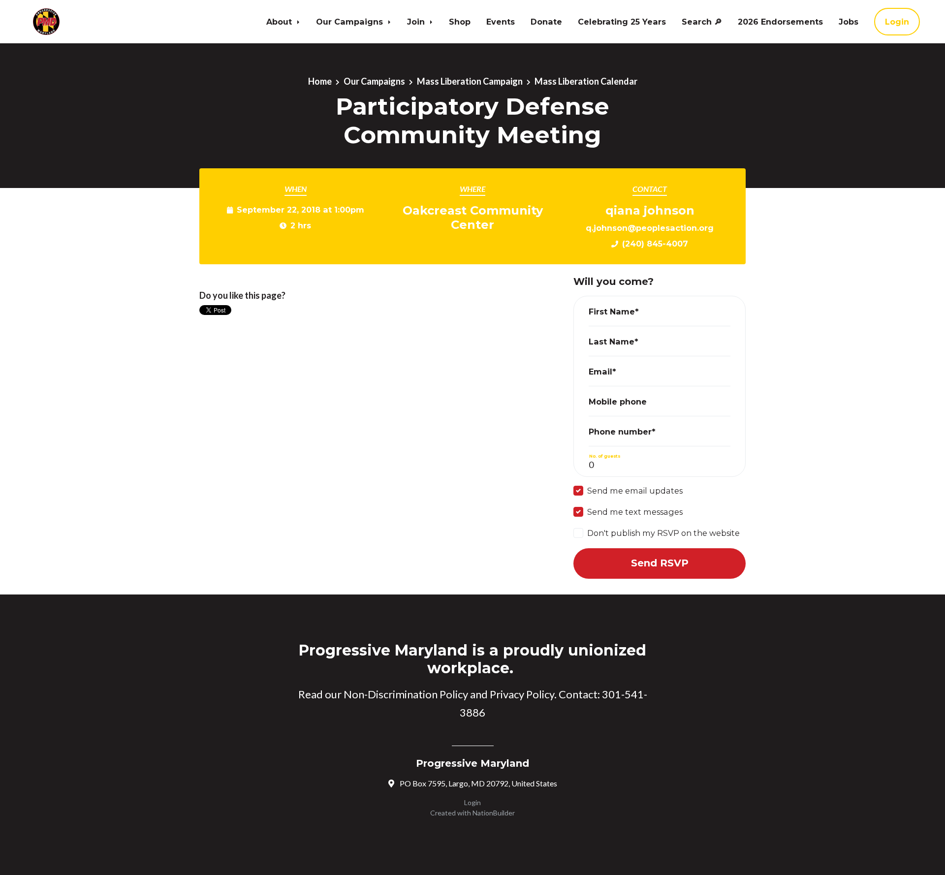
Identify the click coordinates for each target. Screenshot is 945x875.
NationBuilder (493, 813)
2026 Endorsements (780, 22)
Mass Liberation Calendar (586, 81)
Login (897, 22)
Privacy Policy (522, 694)
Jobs (848, 22)
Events (500, 22)
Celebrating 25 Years (622, 22)
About (280, 22)
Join (417, 22)
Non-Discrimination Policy (406, 694)
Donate (546, 22)
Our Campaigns (350, 22)
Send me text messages (635, 512)
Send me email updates (635, 491)
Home (320, 81)
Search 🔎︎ (702, 22)
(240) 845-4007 (655, 244)
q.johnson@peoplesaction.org (650, 228)
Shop (460, 22)
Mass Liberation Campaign (470, 81)
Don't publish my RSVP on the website (663, 533)
